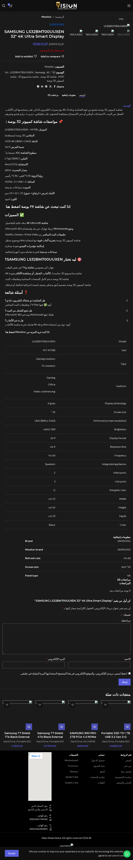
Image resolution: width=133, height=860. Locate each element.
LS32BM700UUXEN (21, 72)
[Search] (4, 5)
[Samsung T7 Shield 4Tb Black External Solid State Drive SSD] (50, 715)
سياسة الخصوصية (123, 777)
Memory (74, 771)
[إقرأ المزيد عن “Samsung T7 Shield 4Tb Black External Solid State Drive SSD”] (61, 727)
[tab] (82, 95)
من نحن (127, 765)
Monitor (47, 16)
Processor (73, 765)
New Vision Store (51, 837)
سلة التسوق (99, 765)
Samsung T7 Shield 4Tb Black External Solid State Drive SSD (50, 737)
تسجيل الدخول (98, 760)
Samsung (40, 72)
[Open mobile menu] (129, 5)
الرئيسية (59, 16)
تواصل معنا (126, 771)
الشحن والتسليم (123, 782)
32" (53, 72)
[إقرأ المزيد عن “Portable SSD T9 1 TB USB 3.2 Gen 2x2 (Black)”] (127, 727)
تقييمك (126, 614)
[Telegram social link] (38, 86)
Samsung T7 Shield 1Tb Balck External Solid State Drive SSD (17, 737)
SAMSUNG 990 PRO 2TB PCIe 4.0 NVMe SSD (83, 737)
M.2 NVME (89, 741)
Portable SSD (122, 741)
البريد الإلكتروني (55, 658)
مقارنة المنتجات (97, 777)
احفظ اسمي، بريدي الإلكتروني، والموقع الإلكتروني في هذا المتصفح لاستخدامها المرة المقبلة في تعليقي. (73, 673)
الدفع (102, 771)
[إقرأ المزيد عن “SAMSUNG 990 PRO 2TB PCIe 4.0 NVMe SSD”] (94, 727)
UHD (61, 76)
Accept (11, 853)
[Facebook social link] (54, 86)
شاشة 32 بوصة (48, 76)
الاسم (127, 658)
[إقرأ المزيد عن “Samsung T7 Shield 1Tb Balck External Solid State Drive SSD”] (29, 727)
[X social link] (50, 86)
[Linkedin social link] (42, 86)
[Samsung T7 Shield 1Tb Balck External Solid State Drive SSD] (17, 715)
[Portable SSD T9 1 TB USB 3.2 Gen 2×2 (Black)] (116, 715)
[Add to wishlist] (105, 705)
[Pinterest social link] (46, 86)
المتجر (128, 760)
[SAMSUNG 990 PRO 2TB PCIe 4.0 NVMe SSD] (83, 715)
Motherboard (71, 760)
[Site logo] (66, 5)
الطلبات (101, 782)
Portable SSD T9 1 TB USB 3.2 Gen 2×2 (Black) (115, 737)
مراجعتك (125, 620)
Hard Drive (108, 741)
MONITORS (72, 777)
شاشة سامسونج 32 (28, 76)
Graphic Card (71, 782)
